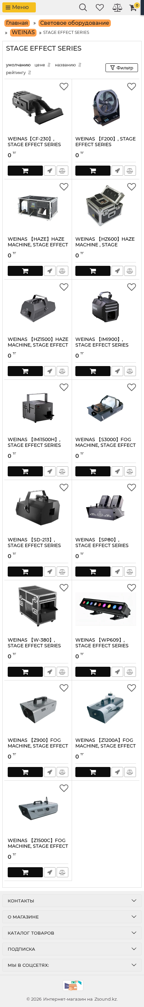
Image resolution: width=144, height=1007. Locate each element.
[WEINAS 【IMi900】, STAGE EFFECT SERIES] (105, 308)
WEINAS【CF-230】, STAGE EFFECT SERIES (34, 141)
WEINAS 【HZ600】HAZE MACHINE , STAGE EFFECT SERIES (105, 244)
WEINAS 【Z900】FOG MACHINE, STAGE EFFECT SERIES (38, 746)
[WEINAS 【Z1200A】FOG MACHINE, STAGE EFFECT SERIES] (105, 709)
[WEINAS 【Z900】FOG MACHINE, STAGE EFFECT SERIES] (38, 709)
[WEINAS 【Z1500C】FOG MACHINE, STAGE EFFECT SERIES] (38, 809)
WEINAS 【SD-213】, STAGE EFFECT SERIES (34, 542)
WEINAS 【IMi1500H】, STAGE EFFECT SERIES (34, 442)
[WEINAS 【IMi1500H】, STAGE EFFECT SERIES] (38, 408)
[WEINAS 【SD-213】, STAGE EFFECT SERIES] (38, 508)
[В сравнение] (62, 171)
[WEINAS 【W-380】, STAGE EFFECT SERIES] (38, 609)
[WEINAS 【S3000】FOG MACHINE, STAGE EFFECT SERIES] (105, 408)
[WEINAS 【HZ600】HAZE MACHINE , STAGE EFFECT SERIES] (105, 208)
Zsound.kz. (106, 999)
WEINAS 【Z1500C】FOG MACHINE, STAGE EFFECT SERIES (38, 846)
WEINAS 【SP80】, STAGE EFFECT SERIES (102, 542)
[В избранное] (64, 86)
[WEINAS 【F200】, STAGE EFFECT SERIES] (105, 107)
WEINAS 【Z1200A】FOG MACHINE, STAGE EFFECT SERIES (105, 746)
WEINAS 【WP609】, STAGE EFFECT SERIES (102, 643)
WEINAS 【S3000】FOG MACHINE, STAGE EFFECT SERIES (105, 445)
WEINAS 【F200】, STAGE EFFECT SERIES (105, 141)
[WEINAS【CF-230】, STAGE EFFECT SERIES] (38, 107)
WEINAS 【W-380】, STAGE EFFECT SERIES (34, 643)
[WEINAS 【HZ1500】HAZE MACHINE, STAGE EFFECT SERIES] (38, 308)
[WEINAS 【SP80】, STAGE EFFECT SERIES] (105, 508)
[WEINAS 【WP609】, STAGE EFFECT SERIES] (105, 609)
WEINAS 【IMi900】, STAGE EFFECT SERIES (102, 342)
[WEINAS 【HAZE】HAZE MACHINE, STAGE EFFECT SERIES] (38, 208)
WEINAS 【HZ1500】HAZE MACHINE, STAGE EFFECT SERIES (38, 345)
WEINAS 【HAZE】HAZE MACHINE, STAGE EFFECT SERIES (38, 244)
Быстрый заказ (50, 171)
